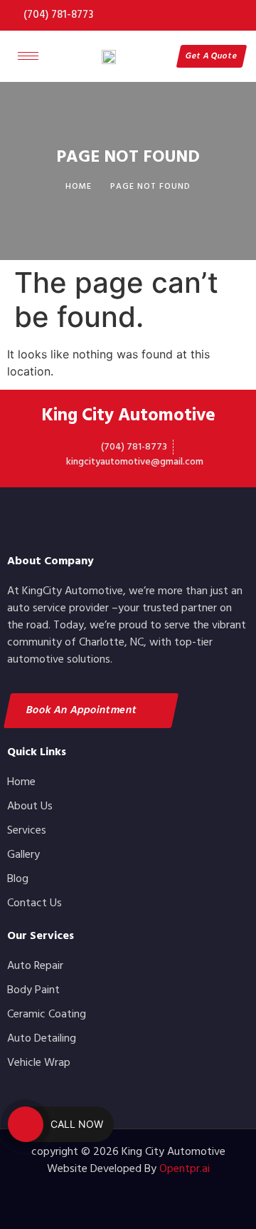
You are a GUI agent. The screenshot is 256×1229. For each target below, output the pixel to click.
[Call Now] (25, 1124)
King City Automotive (128, 416)
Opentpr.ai (184, 1169)
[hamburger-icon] (28, 56)
